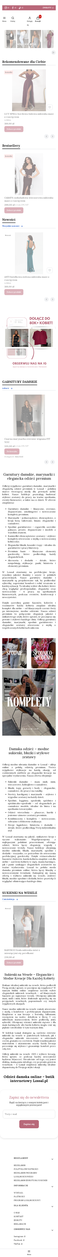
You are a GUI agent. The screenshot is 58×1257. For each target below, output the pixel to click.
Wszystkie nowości (10, 226)
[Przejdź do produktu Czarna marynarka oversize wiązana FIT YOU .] (29, 415)
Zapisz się (29, 1124)
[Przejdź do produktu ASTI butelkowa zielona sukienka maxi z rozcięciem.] (29, 253)
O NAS (17, 1213)
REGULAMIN (19, 1165)
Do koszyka (12, 451)
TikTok (17, 1244)
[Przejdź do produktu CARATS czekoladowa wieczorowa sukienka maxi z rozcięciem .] (29, 174)
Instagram (19, 1236)
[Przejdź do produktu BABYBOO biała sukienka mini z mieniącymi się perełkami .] (29, 926)
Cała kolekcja (8, 899)
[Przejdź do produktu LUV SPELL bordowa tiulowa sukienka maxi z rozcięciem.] (29, 90)
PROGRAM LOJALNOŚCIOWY (27, 1200)
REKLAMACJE (20, 1224)
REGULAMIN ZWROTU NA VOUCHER (30, 1180)
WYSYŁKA (18, 1193)
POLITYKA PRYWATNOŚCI (26, 1169)
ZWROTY (47, 8)
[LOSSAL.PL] (29, 343)
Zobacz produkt (14, 129)
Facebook (18, 1240)
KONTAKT (18, 1216)
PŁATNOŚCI (19, 1196)
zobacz (5, 388)
